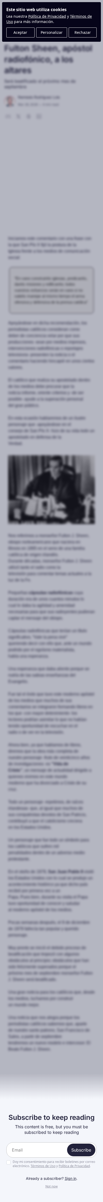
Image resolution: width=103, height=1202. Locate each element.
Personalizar (52, 32)
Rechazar (82, 32)
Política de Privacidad (47, 16)
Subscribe (81, 1150)
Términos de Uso (43, 1166)
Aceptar (20, 32)
